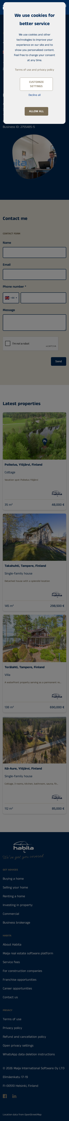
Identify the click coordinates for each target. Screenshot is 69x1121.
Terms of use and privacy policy (34, 70)
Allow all (36, 111)
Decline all (34, 95)
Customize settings (36, 84)
